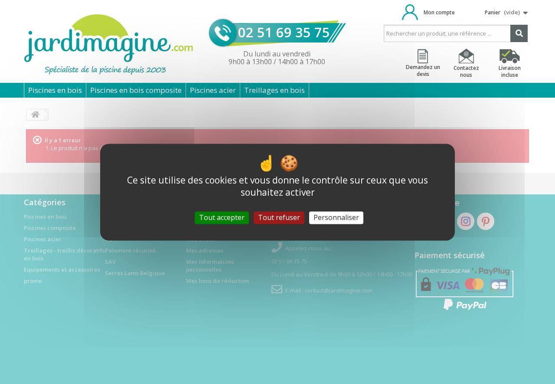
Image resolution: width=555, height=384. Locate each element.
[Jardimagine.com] (108, 45)
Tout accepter (222, 217)
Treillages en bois (274, 90)
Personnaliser (336, 217)
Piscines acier (213, 90)
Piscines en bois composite (136, 90)
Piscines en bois (55, 90)
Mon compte (439, 12)
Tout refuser (279, 217)
